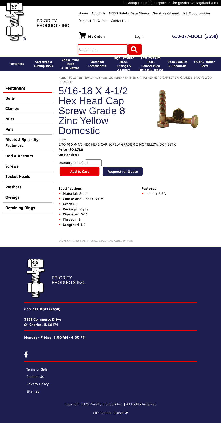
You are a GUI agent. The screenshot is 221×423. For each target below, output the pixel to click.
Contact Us (119, 20)
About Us (98, 13)
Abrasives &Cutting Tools (43, 63)
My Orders (97, 36)
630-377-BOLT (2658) (195, 36)
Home (83, 13)
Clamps (12, 108)
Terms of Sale (37, 369)
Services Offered (166, 13)
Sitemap (32, 391)
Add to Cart (79, 171)
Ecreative (121, 413)
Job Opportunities (196, 13)
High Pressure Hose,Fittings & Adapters (124, 64)
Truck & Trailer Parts (204, 63)
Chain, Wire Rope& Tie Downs (70, 63)
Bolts (10, 98)
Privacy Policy (37, 384)
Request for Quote (93, 20)
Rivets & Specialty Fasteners (22, 142)
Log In (140, 36)
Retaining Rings (20, 207)
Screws (12, 166)
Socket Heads (17, 176)
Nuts (9, 119)
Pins (9, 129)
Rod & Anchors (19, 156)
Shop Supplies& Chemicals (178, 63)
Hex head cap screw (108, 77)
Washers (13, 187)
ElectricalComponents (97, 63)
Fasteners (16, 63)
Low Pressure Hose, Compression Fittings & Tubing (150, 64)
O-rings (12, 197)
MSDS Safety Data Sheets (129, 13)
